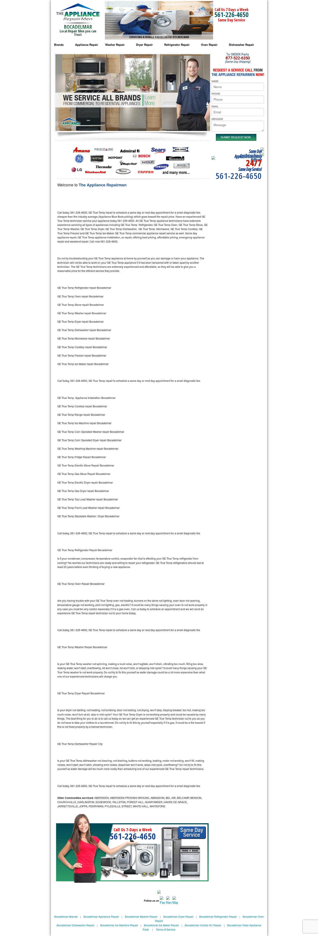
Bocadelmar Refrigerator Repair (218, 916)
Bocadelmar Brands (66, 916)
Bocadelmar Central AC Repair (203, 925)
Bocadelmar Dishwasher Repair (75, 925)
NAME (215, 81)
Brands (59, 45)
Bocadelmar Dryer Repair (178, 916)
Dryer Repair (144, 45)
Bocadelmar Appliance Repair (101, 916)
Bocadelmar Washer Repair (141, 916)
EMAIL (215, 106)
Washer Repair (115, 45)
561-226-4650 (231, 14)
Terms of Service (165, 929)
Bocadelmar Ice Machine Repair (119, 925)
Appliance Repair (86, 45)
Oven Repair (209, 45)
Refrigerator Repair (177, 45)
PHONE (216, 93)
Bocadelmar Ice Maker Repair (161, 925)
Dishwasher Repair (241, 45)
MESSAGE (217, 119)
